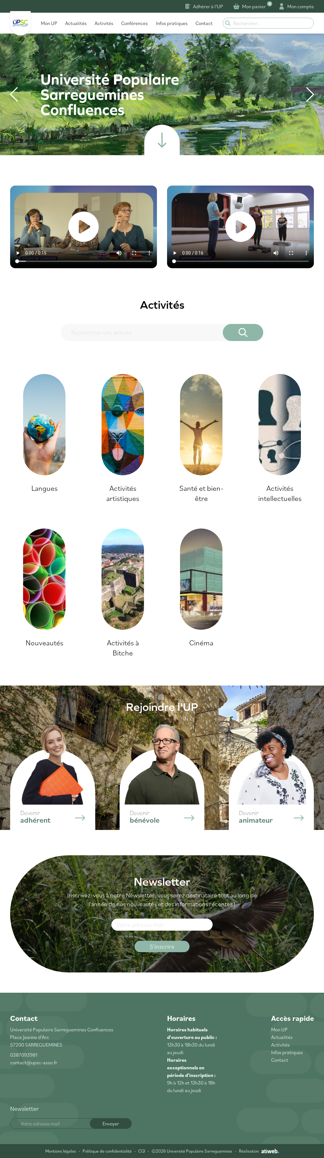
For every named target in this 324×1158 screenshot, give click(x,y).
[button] (310, 94)
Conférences (134, 23)
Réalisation (249, 1151)
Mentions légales (60, 1151)
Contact (204, 23)
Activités (104, 23)
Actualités (76, 23)
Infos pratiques (172, 23)
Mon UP (49, 23)
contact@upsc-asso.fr (33, 1062)
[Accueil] (20, 23)
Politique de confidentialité (107, 1151)
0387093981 (23, 1055)
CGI (141, 1151)
